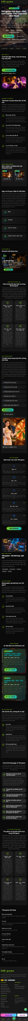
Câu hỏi (2, 1005)
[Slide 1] (12, 271)
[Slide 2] (14, 271)
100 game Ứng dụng (19, 988)
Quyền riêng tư (4, 1001)
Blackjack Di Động (5, 988)
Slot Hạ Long (4, 993)
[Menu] (25, 2)
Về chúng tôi (4, 998)
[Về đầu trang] (25, 1009)
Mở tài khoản (8, 36)
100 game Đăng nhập (20, 986)
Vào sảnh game (8, 414)
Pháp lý (2, 1003)
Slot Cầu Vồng (4, 984)
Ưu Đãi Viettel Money (6, 991)
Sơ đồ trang (24, 1012)
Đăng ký (16, 984)
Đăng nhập (20, 36)
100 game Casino (5, 1006)
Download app (10, 70)
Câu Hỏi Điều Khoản (5, 990)
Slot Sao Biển (4, 986)
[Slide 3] (16, 271)
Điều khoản (3, 999)
